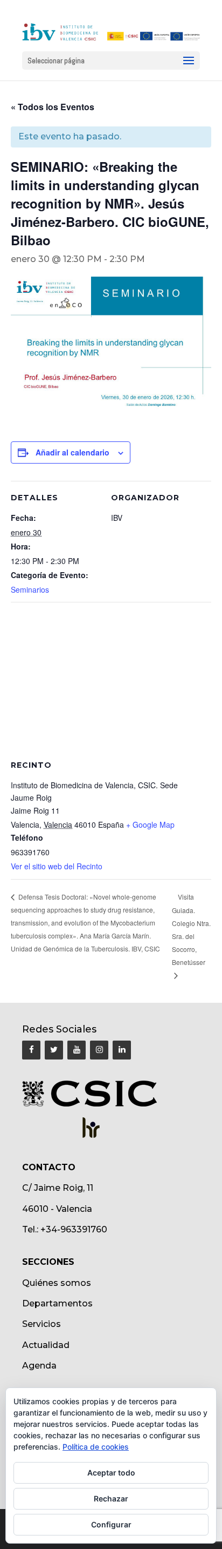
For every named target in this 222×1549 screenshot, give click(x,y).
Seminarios (30, 589)
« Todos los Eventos (52, 106)
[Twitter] (54, 1050)
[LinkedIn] (122, 1050)
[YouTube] (76, 1050)
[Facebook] (31, 1050)
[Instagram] (99, 1050)
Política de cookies (96, 1446)
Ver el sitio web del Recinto (56, 866)
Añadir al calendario (72, 452)
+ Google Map (150, 824)
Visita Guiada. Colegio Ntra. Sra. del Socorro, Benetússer (191, 929)
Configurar (111, 1524)
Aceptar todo (111, 1472)
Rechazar (111, 1498)
